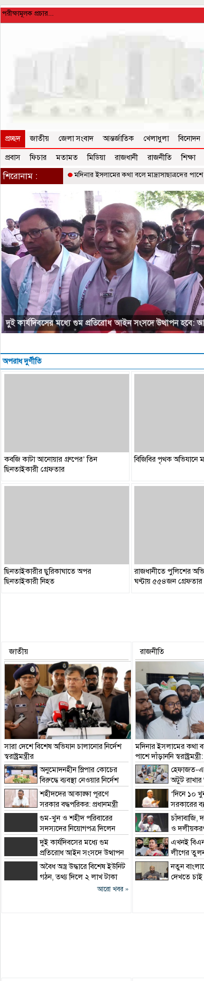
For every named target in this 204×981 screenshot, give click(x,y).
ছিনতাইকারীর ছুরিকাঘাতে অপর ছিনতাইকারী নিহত (47, 576)
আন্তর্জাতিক (118, 138)
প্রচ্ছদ (12, 138)
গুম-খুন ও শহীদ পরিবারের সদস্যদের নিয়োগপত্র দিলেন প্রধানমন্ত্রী (59, 828)
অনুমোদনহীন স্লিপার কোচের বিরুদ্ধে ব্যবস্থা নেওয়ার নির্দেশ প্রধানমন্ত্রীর (61, 780)
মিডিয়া (96, 157)
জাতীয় (39, 138)
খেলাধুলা (156, 138)
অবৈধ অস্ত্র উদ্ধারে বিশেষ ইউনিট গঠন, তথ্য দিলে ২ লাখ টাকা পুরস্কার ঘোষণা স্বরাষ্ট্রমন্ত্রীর (64, 877)
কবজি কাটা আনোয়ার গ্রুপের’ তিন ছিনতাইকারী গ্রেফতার (50, 464)
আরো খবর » (113, 889)
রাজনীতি (160, 157)
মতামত (67, 157)
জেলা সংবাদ (75, 138)
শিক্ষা (188, 157)
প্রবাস (12, 157)
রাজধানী (126, 157)
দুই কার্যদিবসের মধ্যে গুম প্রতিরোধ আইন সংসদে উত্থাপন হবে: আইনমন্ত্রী (64, 853)
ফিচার (38, 157)
